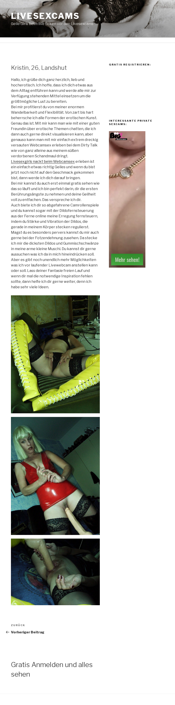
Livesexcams (45, 16)
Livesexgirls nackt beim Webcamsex (43, 161)
